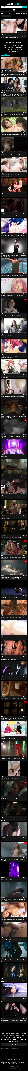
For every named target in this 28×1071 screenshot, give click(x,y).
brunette (11, 1029)
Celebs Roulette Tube (14, 1059)
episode (12, 1035)
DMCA (13, 1057)
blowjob (23, 1039)
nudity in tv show (22, 1031)
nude (17, 1029)
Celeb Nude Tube (9, 0)
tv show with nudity (8, 1027)
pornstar (24, 1024)
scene (13, 1031)
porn (21, 1029)
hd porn (5, 1035)
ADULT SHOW (6, 1054)
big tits (17, 1024)
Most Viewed (6, 1057)
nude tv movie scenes (8, 1033)
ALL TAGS (14, 1044)
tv (18, 1039)
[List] (14, 10)
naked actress (10, 1037)
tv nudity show (5, 1024)
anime (24, 1027)
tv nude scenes (5, 1031)
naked (22, 1035)
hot (6, 1029)
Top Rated (21, 1054)
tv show (18, 1037)
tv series (18, 1027)
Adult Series (11, 1068)
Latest (14, 1054)
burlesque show (14, 1041)
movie (14, 1039)
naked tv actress (6, 1039)
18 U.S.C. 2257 (21, 1057)
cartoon (23, 1033)
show (17, 1035)
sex (13, 1024)
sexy (17, 1033)
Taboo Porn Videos (19, 0)
